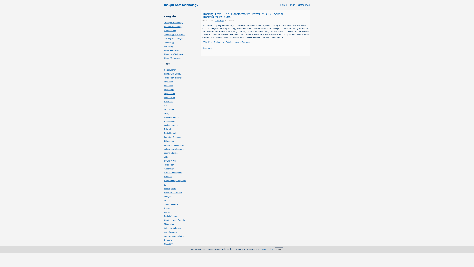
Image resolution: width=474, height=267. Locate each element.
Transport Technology (173, 23)
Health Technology (172, 58)
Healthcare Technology (174, 54)
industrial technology (173, 228)
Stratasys (168, 240)
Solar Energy (170, 70)
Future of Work (170, 161)
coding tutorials (171, 153)
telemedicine (169, 98)
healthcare (168, 86)
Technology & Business (174, 34)
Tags (292, 5)
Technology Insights (173, 78)
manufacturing (170, 232)
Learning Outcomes (172, 137)
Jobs (166, 157)
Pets (210, 42)
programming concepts (174, 145)
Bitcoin (167, 208)
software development (173, 149)
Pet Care (230, 42)
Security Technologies (174, 38)
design (167, 113)
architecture (169, 109)
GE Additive (169, 244)
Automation (169, 169)
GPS (204, 42)
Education (168, 129)
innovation (168, 82)
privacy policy (267, 249)
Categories (304, 5)
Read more (207, 48)
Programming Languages (175, 181)
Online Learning (171, 125)
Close (278, 249)
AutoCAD (168, 101)
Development (170, 189)
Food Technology (171, 50)
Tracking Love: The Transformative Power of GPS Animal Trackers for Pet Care (242, 15)
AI (165, 185)
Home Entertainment (173, 192)
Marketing (168, 46)
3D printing (169, 224)
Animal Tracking (242, 42)
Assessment (169, 121)
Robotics (168, 177)
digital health (169, 94)
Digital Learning (171, 133)
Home (283, 5)
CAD (166, 105)
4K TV (167, 200)
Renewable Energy (172, 74)
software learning (171, 117)
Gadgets (168, 196)
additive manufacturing (174, 236)
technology (169, 90)
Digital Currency (171, 216)
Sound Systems (171, 204)
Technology (169, 42)
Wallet (167, 212)
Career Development (173, 173)
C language (169, 141)
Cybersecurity (170, 31)
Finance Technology (173, 27)
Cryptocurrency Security (174, 220)
